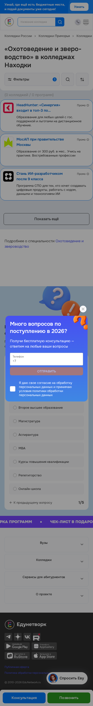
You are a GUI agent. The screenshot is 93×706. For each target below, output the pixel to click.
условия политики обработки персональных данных (41, 393)
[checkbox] (46, 389)
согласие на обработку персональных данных (45, 385)
